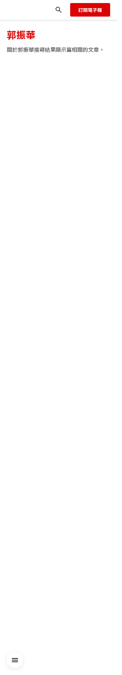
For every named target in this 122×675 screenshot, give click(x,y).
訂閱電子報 (90, 9)
